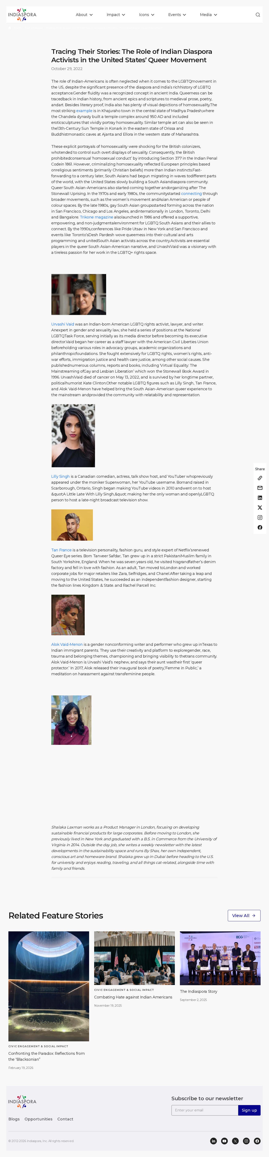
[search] (257, 14)
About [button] (81, 14)
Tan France (61, 550)
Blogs (14, 1119)
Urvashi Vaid (62, 324)
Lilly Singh (60, 476)
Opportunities (38, 1119)
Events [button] (174, 14)
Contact (65, 1119)
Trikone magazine (96, 217)
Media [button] (206, 14)
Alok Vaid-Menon (67, 644)
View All (240, 915)
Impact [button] (113, 14)
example (84, 111)
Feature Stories (34, 27)
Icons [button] (144, 14)
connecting (191, 193)
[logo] (22, 1101)
